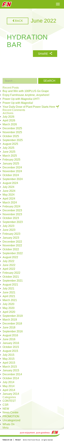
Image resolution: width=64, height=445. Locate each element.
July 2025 (8, 148)
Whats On (9, 424)
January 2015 (11, 370)
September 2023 (13, 222)
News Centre (10, 412)
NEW (6, 408)
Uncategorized (11, 420)
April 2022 (9, 269)
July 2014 (8, 382)
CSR (6, 405)
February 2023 (11, 234)
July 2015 (8, 355)
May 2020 (9, 308)
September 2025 (13, 140)
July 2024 (8, 187)
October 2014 (11, 378)
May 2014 (9, 386)
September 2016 (13, 331)
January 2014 (11, 394)
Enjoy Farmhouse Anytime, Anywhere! (26, 95)
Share (43, 54)
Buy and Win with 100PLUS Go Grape (26, 91)
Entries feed (10, 435)
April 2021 (9, 296)
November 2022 (12, 245)
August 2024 (10, 183)
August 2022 (10, 257)
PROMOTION (11, 416)
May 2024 (9, 194)
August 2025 (10, 144)
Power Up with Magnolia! (18, 103)
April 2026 (9, 120)
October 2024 (11, 175)
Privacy (18, 440)
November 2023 (12, 214)
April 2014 (9, 390)
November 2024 (12, 171)
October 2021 (11, 276)
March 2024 (10, 202)
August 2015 (10, 351)
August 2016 (10, 335)
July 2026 (8, 116)
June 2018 (9, 327)
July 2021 (8, 288)
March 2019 (10, 319)
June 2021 (9, 292)
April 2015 (9, 362)
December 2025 (12, 128)
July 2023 (8, 226)
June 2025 (9, 152)
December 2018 (12, 323)
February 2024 (11, 206)
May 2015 (9, 359)
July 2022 (8, 261)
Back (19, 21)
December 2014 (12, 374)
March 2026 (10, 124)
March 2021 (10, 300)
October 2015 (11, 347)
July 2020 (8, 304)
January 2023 (11, 238)
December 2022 (12, 241)
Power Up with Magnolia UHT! (21, 99)
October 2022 (11, 249)
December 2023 (12, 210)
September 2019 (13, 316)
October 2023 (11, 218)
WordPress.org (12, 443)
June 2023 (9, 230)
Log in (6, 431)
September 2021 (13, 280)
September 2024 (13, 179)
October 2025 (11, 136)
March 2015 (10, 366)
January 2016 (11, 343)
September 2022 (13, 253)
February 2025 (11, 159)
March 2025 (10, 155)
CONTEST (9, 401)
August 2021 (10, 284)
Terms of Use (7, 440)
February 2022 (11, 273)
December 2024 (12, 167)
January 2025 (11, 163)
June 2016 (9, 339)
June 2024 (9, 191)
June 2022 (9, 265)
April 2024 (9, 198)
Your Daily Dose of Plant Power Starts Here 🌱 (31, 107)
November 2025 (12, 132)
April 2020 (9, 312)
